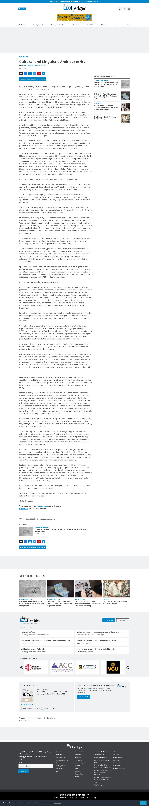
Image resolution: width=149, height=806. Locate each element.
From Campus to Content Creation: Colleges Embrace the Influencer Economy (106, 107)
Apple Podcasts (27, 708)
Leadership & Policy (42, 527)
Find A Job (109, 620)
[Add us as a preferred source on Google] (43, 73)
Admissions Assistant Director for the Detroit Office (96, 641)
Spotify (46, 708)
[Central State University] (62, 667)
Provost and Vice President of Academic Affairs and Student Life (45, 641)
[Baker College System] (87, 667)
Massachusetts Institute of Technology (90, 635)
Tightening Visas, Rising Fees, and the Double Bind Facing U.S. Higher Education (106, 96)
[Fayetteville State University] (36, 667)
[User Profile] (120, 9)
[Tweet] (34, 73)
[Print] (21, 73)
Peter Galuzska (28, 65)
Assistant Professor (28, 632)
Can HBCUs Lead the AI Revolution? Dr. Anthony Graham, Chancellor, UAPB (52, 693)
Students (23, 57)
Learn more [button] (57, 803)
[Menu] (129, 9)
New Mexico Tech (27, 643)
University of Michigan (85, 643)
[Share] (25, 73)
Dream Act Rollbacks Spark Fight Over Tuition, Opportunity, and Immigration (60, 530)
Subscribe (22, 9)
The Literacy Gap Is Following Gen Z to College (105, 118)
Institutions (98, 103)
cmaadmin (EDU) (39, 65)
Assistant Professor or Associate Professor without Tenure (98, 632)
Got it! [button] (143, 803)
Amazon (37, 708)
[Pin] (39, 73)
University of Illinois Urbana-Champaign (35, 635)
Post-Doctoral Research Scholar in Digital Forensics (96, 649)
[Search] (124, 9)
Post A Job (123, 620)
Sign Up (24, 771)
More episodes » (27, 704)
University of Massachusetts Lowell (33, 652)
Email (20, 762)
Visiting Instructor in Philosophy (33, 649)
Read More (84, 697)
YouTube (54, 708)
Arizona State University (85, 652)
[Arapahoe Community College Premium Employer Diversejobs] (113, 667)
